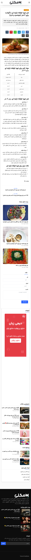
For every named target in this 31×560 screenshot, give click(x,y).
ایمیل (27, 283)
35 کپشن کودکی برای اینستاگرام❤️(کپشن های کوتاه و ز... (10, 424)
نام (27, 277)
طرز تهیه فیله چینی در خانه (22, 265)
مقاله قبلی (15, 188)
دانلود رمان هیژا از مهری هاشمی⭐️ (12, 526)
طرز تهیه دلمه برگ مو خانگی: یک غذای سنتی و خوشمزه (15, 222)
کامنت (26, 289)
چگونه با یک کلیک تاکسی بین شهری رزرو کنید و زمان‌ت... (11, 459)
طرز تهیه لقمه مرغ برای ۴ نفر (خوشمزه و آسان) (15, 190)
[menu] (29, 2)
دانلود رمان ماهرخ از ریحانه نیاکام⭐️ (12, 517)
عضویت (3, 543)
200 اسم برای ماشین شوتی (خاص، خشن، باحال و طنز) (10, 408)
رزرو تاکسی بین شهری (25, 472)
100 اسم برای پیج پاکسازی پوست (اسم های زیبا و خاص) (15, 195)
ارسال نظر (25, 302)
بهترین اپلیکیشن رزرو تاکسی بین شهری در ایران (10, 452)
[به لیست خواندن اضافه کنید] (23, 35)
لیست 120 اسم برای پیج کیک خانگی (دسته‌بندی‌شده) (11, 416)
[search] (2, 2)
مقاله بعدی (15, 193)
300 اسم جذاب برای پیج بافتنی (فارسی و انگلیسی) (10, 439)
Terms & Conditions (24, 556)
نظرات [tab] (26, 272)
